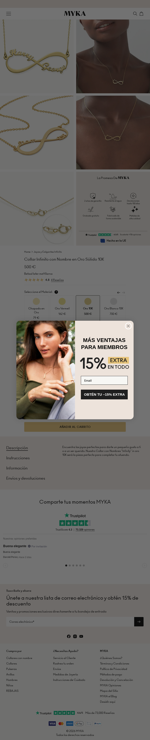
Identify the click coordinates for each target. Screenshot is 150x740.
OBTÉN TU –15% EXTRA (104, 394)
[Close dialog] (128, 326)
